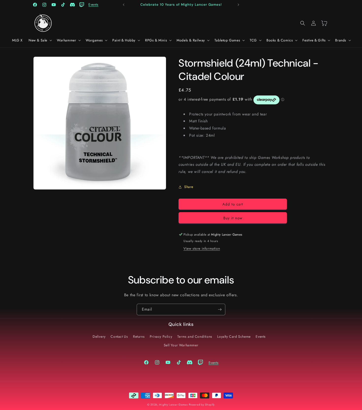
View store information (201, 248)
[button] (40, 40)
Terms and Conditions (194, 336)
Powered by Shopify (202, 405)
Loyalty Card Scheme (233, 336)
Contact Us (119, 336)
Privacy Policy (161, 336)
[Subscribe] (219, 309)
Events (261, 336)
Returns (139, 336)
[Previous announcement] (123, 4)
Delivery (99, 336)
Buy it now (232, 218)
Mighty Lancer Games (173, 405)
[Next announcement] (238, 4)
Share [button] (188, 186)
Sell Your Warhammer (181, 345)
